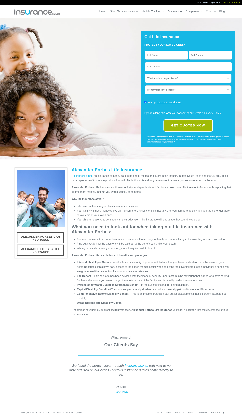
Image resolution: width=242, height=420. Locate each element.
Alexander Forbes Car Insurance (40, 238)
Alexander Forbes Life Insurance (40, 250)
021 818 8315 (232, 2)
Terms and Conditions (197, 412)
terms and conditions (169, 102)
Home (102, 11)
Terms (198, 113)
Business (173, 11)
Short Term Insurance (123, 11)
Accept (164, 102)
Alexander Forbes (82, 175)
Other (209, 11)
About (168, 412)
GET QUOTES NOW (188, 125)
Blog (222, 11)
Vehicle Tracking (152, 11)
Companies (193, 11)
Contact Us (179, 412)
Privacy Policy (213, 113)
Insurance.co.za (136, 365)
